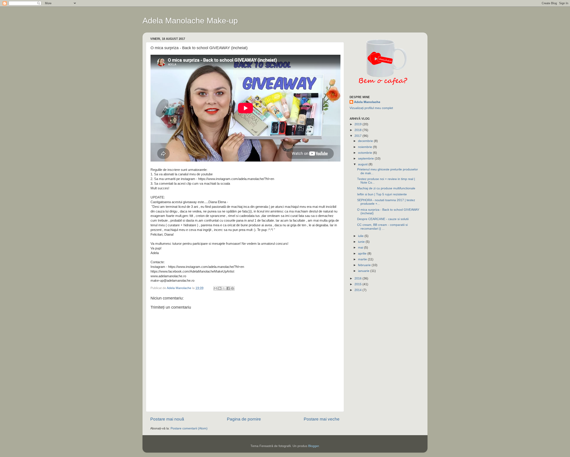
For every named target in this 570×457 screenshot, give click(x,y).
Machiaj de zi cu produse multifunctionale (386, 188)
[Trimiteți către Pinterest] (232, 288)
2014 (358, 290)
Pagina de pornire (244, 419)
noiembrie (365, 147)
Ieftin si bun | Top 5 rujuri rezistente (382, 194)
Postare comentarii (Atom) (189, 428)
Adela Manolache (367, 102)
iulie (361, 236)
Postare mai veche (322, 419)
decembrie (366, 141)
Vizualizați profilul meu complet (371, 108)
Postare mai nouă (167, 419)
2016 (358, 278)
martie (363, 259)
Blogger (313, 446)
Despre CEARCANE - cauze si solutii (383, 219)
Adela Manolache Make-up (190, 20)
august (363, 164)
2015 (358, 284)
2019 (358, 124)
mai (361, 247)
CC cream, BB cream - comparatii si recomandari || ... (382, 226)
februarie (365, 265)
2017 (358, 136)
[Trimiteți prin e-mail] (215, 288)
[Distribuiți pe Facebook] (228, 288)
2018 (358, 130)
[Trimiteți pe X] (224, 288)
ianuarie (364, 271)
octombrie (365, 152)
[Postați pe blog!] (220, 288)
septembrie (366, 158)
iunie (362, 241)
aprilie (362, 253)
